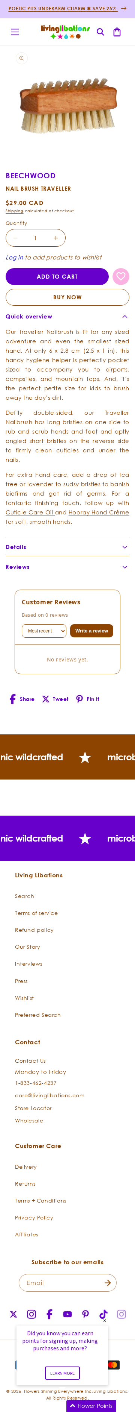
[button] (15, 32)
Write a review (91, 631)
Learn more (62, 1373)
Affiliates (26, 1234)
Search (24, 896)
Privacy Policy (34, 1217)
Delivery (26, 1166)
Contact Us (30, 1060)
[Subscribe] (108, 1283)
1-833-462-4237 (36, 1083)
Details (16, 547)
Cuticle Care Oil (30, 512)
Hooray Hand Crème (99, 512)
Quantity (16, 223)
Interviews (28, 963)
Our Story (27, 946)
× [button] (104, 1320)
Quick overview (29, 316)
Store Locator (33, 1108)
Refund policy (34, 930)
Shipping (15, 210)
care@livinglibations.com (49, 1095)
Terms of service (36, 913)
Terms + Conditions (40, 1200)
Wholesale (29, 1120)
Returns (25, 1183)
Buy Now (67, 297)
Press (21, 981)
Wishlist (24, 998)
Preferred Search (38, 1015)
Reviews (18, 566)
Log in (14, 257)
